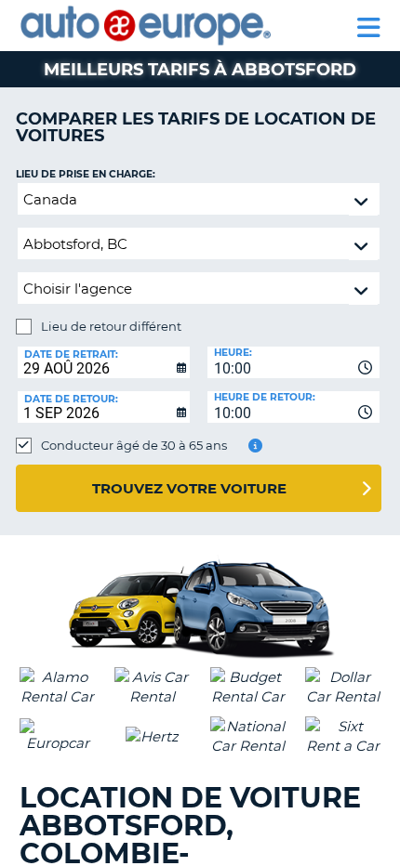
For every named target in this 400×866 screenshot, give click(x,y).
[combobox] (293, 362)
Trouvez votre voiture (189, 488)
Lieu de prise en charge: (85, 174)
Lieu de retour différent (111, 326)
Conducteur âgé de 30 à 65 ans (134, 445)
